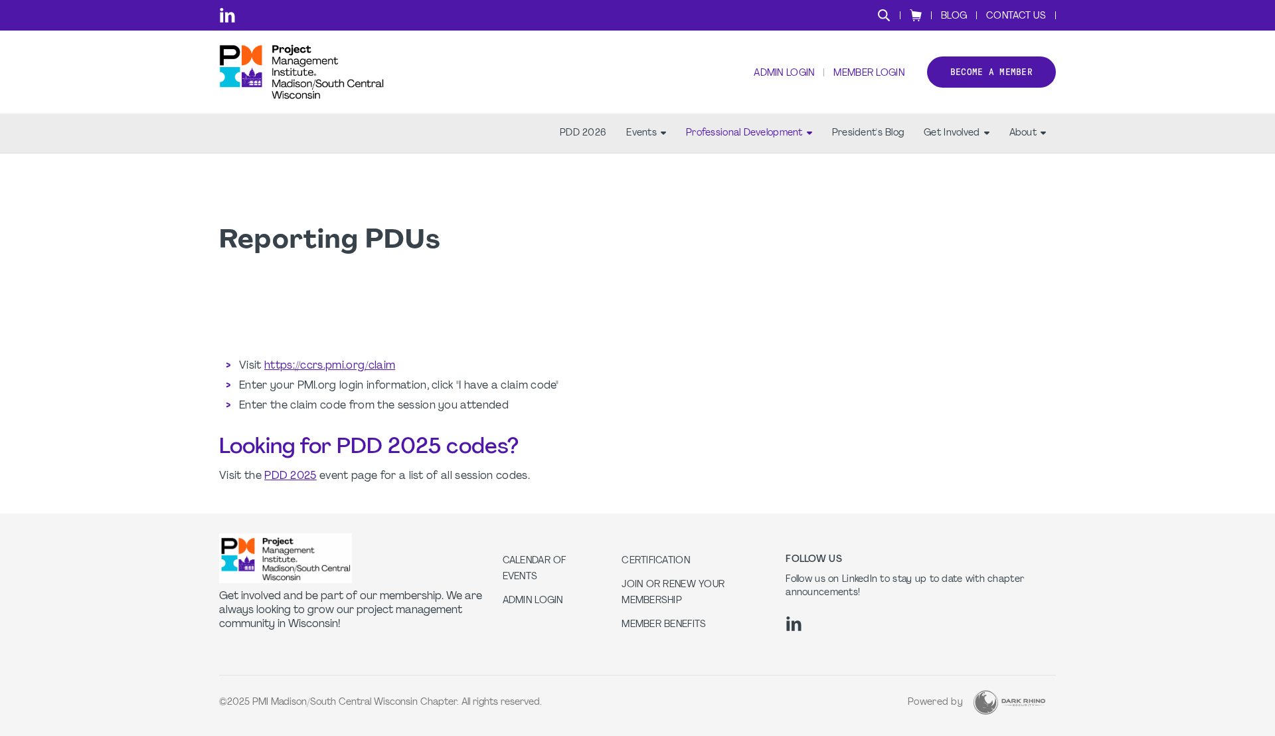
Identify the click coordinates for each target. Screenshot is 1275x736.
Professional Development (744, 133)
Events (641, 133)
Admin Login (784, 73)
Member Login (868, 73)
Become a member (991, 72)
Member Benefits (664, 625)
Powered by (935, 702)
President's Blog (868, 133)
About (1023, 133)
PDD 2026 (583, 133)
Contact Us (1016, 16)
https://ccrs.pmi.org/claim (329, 366)
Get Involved (951, 133)
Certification (656, 561)
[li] (227, 15)
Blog (954, 16)
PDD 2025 (290, 476)
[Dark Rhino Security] (1009, 702)
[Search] (884, 15)
